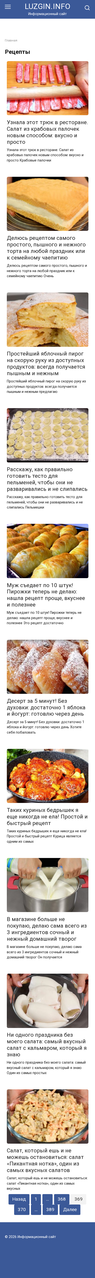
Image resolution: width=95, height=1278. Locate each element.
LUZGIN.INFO (47, 6)
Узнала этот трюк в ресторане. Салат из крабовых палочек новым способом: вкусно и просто (47, 132)
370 (22, 1209)
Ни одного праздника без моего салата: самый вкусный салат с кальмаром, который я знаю (47, 1045)
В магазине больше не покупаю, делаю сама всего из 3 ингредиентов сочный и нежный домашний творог (47, 929)
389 (50, 1209)
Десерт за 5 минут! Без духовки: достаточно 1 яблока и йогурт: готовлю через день (46, 707)
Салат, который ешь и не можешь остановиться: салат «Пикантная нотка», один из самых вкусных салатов (45, 1160)
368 (62, 1199)
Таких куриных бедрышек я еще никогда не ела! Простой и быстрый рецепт (47, 816)
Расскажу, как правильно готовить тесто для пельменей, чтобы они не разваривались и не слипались (47, 479)
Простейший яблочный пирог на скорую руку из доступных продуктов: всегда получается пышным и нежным (46, 364)
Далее (70, 1209)
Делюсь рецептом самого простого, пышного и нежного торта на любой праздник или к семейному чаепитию (46, 248)
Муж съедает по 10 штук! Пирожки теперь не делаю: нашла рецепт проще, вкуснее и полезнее (46, 595)
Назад (19, 1199)
